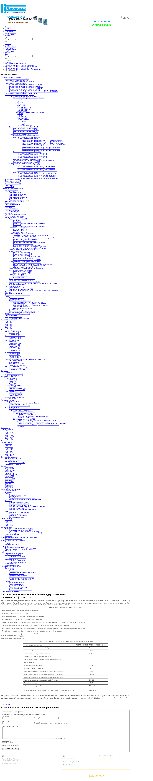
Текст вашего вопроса (10, 726)
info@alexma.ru (101, 24)
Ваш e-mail (6, 721)
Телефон (6, 716)
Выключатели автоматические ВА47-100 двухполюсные (25, 69)
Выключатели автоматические (16, 63)
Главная (8, 62)
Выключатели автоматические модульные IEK (21, 66)
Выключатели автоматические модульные (20, 65)
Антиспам (6, 741)
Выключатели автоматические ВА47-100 (19, 68)
